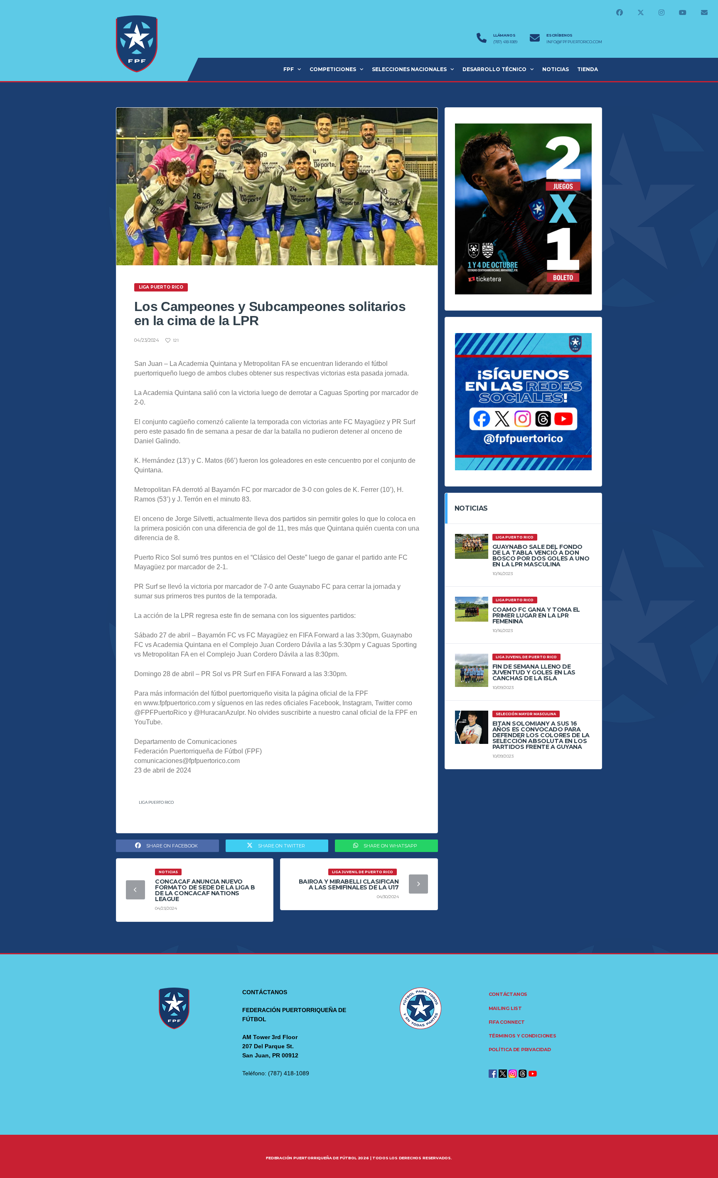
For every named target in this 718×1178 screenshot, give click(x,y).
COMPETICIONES (333, 69)
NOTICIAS (555, 69)
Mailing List (505, 1008)
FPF (288, 69)
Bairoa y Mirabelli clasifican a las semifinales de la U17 (349, 884)
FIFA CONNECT (507, 1022)
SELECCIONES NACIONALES (409, 69)
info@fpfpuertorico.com (574, 42)
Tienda (587, 69)
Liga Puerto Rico (156, 802)
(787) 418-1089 (505, 42)
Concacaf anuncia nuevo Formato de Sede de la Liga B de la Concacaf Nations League (205, 890)
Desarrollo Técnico (494, 69)
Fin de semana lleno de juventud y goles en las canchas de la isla (533, 672)
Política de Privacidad (520, 1049)
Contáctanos (508, 994)
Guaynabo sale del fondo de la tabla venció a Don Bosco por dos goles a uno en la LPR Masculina (541, 555)
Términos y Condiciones (522, 1036)
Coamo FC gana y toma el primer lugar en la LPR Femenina (536, 615)
